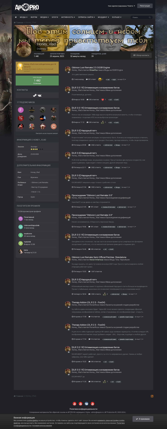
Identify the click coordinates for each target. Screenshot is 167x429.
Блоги (55, 17)
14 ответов (95, 317)
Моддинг (103, 17)
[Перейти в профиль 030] (43, 110)
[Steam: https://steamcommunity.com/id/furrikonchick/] (35, 96)
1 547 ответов (96, 271)
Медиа (44, 17)
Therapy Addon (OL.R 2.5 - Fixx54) (88, 302)
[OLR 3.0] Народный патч (84, 130)
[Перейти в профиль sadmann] (43, 118)
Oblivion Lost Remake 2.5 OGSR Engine (91, 67)
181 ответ (94, 207)
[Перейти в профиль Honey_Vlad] (68, 69)
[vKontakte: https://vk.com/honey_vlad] (39, 96)
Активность (67, 17)
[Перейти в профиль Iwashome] (20, 235)
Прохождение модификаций (118, 198)
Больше (116, 17)
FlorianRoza (94, 305)
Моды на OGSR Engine (113, 70)
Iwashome (28, 234)
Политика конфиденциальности (83, 409)
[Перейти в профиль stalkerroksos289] (32, 110)
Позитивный (29, 217)
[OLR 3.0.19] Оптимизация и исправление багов (96, 87)
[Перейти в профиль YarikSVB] (20, 243)
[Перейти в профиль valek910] (32, 126)
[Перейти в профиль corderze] (53, 126)
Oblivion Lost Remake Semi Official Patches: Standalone (99, 257)
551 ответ (92, 79)
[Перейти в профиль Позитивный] (20, 218)
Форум (34, 17)
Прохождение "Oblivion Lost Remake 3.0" (92, 195)
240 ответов (93, 100)
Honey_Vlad (77, 70)
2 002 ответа (95, 145)
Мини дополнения (113, 90)
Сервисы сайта (86, 17)
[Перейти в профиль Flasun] (21, 110)
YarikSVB (27, 242)
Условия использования (42, 426)
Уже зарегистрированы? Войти (121, 6)
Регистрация (145, 6)
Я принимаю (144, 419)
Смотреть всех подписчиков (46, 133)
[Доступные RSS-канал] (152, 396)
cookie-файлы (32, 420)
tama (26, 250)
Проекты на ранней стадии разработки (122, 305)
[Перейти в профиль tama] (20, 251)
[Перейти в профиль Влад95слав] (21, 118)
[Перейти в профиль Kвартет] (53, 118)
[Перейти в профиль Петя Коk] (53, 110)
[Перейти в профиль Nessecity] (43, 126)
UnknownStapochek (31, 225)
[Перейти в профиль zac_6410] (21, 126)
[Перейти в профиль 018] (32, 118)
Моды (23, 17)
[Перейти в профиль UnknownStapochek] (20, 227)
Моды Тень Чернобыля (120, 260)
